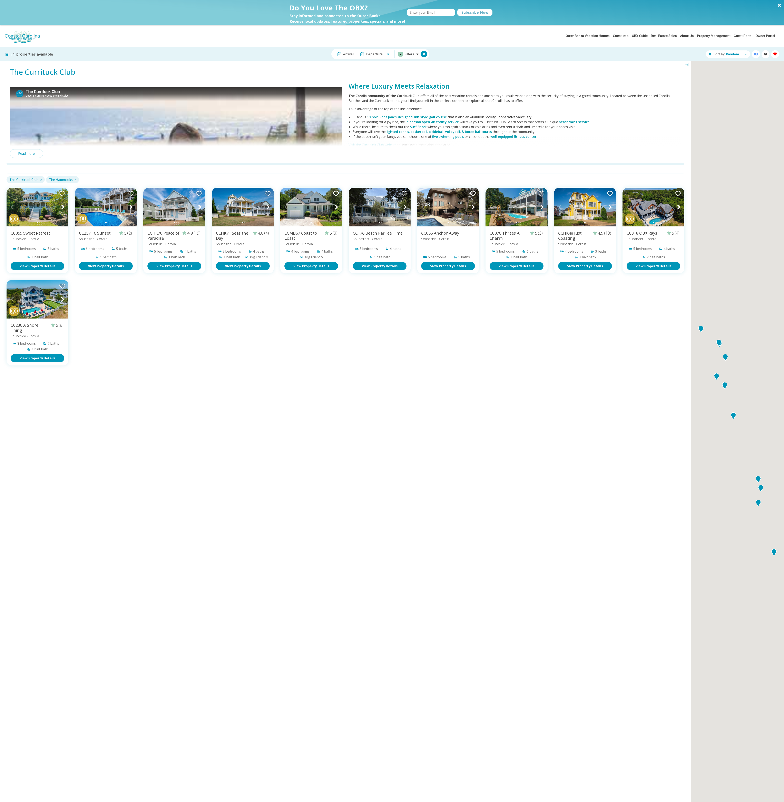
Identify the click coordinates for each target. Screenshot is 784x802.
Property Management (714, 36)
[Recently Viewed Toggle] (766, 54)
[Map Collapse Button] (687, 64)
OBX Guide (640, 36)
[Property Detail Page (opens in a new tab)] (37, 207)
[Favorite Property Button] (62, 192)
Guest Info (621, 36)
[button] (392, 12)
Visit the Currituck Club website (372, 145)
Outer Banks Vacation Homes (588, 36)
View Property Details (37, 266)
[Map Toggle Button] (424, 54)
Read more (26, 153)
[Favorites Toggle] (775, 54)
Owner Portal (765, 36)
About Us (687, 36)
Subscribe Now (474, 12)
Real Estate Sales (664, 36)
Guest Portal (743, 36)
